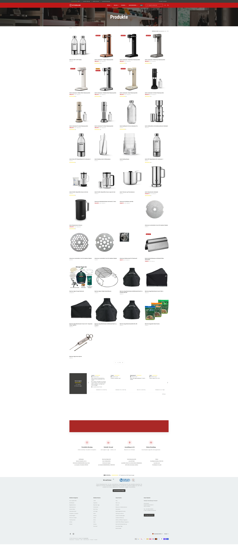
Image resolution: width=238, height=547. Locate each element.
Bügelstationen (72, 504)
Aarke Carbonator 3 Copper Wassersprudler (104, 59)
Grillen (70, 521)
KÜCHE (108, 5)
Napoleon (95, 502)
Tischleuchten (72, 519)
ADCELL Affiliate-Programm (121, 519)
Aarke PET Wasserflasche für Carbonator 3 (154, 159)
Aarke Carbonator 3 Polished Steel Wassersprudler (105, 92)
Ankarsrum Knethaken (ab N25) (126, 201)
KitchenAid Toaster (106, 462)
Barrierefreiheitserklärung (121, 524)
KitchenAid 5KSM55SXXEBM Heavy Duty (81, 462)
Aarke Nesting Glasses (124, 159)
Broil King (95, 509)
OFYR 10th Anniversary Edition (131, 464)
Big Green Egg (96, 504)
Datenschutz (71, 539)
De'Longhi (95, 511)
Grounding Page (119, 526)
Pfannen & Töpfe (72, 517)
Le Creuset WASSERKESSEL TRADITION (106, 464)
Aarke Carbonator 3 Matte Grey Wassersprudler (155, 59)
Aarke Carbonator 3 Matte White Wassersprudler (79, 92)
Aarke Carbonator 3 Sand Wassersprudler (128, 92)
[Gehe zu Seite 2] (122, 362)
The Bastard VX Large (156, 464)
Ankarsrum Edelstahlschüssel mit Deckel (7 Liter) (105, 201)
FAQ (116, 500)
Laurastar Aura (157, 462)
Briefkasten (81, 459)
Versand (91, 539)
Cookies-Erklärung (119, 517)
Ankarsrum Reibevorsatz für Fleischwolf (128, 258)
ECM (94, 521)
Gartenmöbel (72, 509)
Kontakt (117, 504)
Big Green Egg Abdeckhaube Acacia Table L (154, 291)
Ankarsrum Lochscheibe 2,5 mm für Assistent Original (156, 225)
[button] (88, 382)
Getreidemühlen (72, 511)
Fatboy (156, 459)
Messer (70, 524)
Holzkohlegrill (72, 515)
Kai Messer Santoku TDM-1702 (156, 460)
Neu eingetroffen (73, 500)
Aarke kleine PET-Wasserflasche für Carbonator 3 (80, 159)
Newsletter (118, 509)
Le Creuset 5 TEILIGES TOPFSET (81, 464)
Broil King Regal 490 (106, 459)
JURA (94, 500)
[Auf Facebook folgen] (70, 534)
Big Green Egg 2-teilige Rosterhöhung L (103, 291)
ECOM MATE (86, 538)
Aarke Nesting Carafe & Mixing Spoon (102, 159)
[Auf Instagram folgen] (73, 534)
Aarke (94, 517)
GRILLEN (115, 5)
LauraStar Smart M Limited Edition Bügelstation (131, 462)
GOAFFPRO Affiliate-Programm (122, 521)
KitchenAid (95, 507)
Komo (94, 519)
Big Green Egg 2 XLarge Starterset (76, 291)
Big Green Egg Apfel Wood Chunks (152, 323)
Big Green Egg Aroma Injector (75, 356)
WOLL (94, 513)
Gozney (94, 515)
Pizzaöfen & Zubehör (73, 513)
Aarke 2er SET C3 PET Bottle (75, 59)
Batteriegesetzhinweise (120, 511)
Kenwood (95, 526)
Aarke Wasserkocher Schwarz (75, 225)
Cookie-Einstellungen (120, 515)
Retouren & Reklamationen (121, 507)
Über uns (118, 502)
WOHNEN (123, 5)
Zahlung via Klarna (120, 513)
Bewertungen (118, 528)
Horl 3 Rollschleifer (106, 460)
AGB (81, 539)
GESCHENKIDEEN (132, 5)
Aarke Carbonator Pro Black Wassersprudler (154, 92)
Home (70, 27)
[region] (128, 382)
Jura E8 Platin (132, 460)
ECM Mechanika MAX (131, 459)
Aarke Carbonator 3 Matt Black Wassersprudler (130, 59)
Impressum (77, 539)
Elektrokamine (72, 507)
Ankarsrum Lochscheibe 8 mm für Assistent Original (106, 258)
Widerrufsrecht (86, 539)
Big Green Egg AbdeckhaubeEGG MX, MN (128, 323)
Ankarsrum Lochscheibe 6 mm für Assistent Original (80, 258)
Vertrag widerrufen (149, 515)
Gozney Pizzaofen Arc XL (81, 460)
